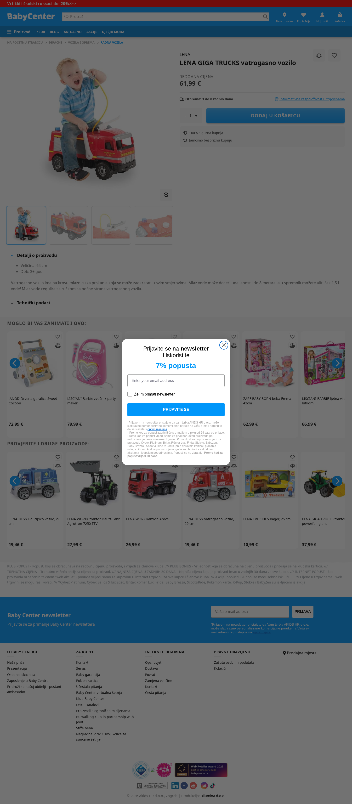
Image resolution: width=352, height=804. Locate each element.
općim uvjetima (157, 429)
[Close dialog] (224, 345)
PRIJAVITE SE (176, 410)
